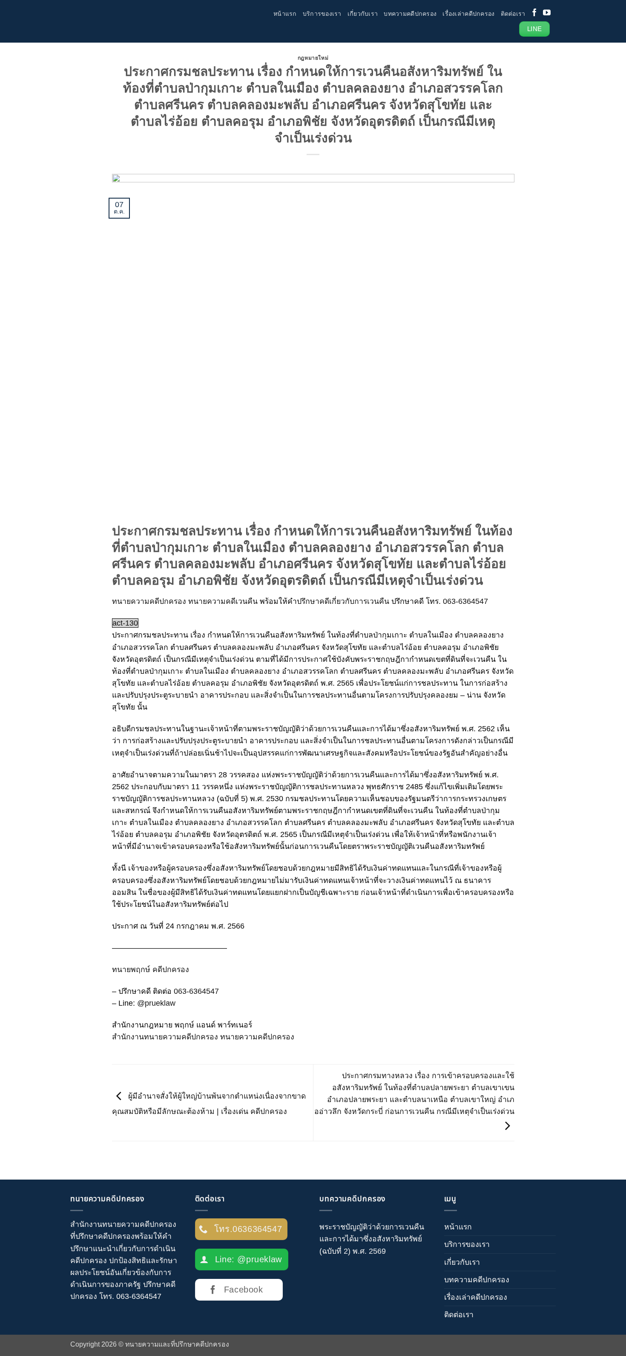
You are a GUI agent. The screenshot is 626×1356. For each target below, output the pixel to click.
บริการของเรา (322, 13)
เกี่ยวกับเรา (362, 13)
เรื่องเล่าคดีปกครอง (468, 13)
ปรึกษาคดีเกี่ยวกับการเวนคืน (343, 601)
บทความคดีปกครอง (410, 13)
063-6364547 (465, 601)
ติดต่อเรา (513, 13)
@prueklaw (157, 1003)
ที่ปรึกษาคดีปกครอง (102, 1236)
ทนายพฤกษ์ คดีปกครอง (150, 969)
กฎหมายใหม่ (313, 58)
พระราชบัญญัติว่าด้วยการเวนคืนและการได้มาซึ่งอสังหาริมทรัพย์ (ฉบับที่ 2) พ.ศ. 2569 (371, 1239)
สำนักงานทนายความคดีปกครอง (123, 1224)
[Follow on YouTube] (547, 13)
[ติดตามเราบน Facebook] (534, 13)
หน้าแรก (285, 13)
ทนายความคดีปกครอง (149, 601)
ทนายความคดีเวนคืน (223, 601)
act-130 (125, 623)
